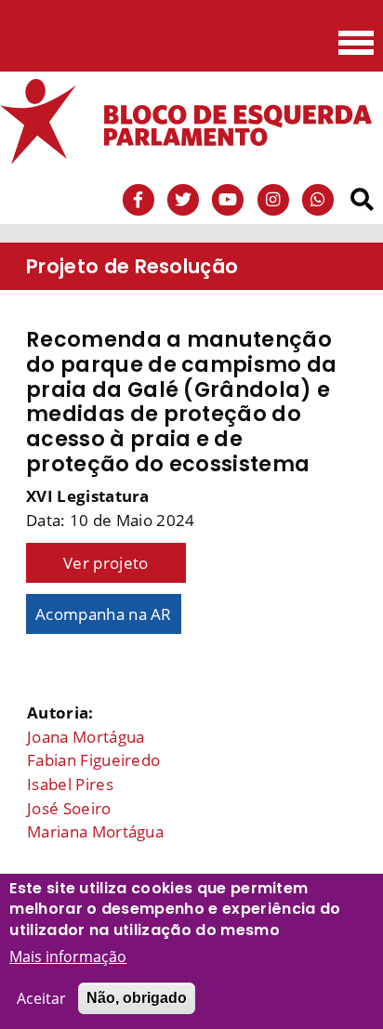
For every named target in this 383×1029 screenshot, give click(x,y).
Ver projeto (106, 563)
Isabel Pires (70, 784)
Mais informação (67, 956)
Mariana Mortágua (95, 831)
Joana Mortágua (85, 736)
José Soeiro (69, 808)
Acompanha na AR (103, 614)
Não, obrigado (136, 998)
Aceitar (41, 998)
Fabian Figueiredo (93, 760)
